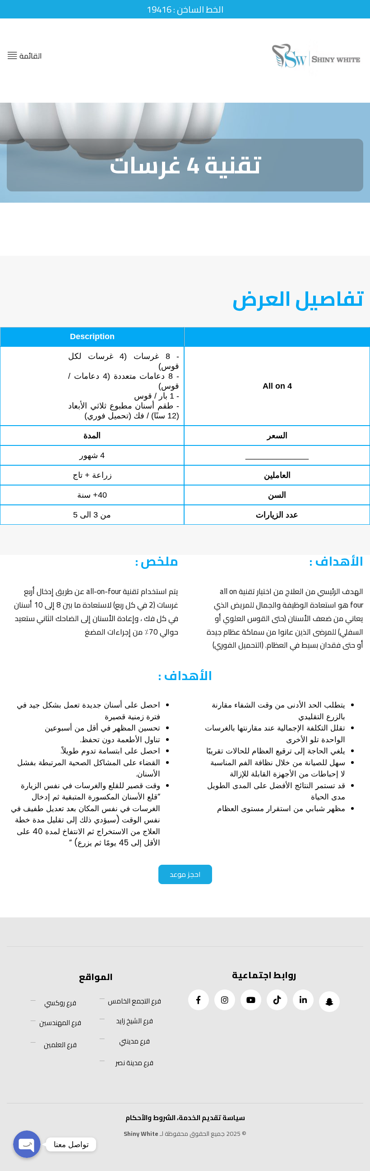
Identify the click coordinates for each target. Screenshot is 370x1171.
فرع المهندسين (60, 1023)
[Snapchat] (329, 1001)
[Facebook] (198, 999)
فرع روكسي (60, 1003)
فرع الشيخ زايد (134, 1021)
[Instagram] (224, 999)
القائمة (29, 56)
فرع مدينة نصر (134, 1063)
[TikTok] (277, 999)
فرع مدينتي (134, 1041)
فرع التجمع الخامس (134, 1001)
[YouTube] (250, 999)
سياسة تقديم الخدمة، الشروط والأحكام (185, 1117)
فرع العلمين (60, 1045)
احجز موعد (185, 874)
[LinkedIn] (303, 999)
